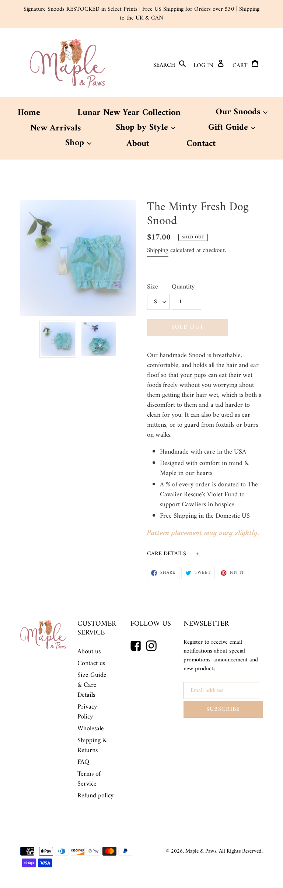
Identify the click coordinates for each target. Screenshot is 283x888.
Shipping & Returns (92, 745)
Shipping (157, 250)
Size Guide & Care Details (91, 685)
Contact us (91, 663)
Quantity (183, 287)
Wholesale (90, 728)
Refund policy (95, 795)
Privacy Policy (87, 712)
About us (89, 651)
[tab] (205, 553)
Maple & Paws (200, 851)
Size (152, 287)
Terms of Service (89, 779)
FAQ (83, 762)
